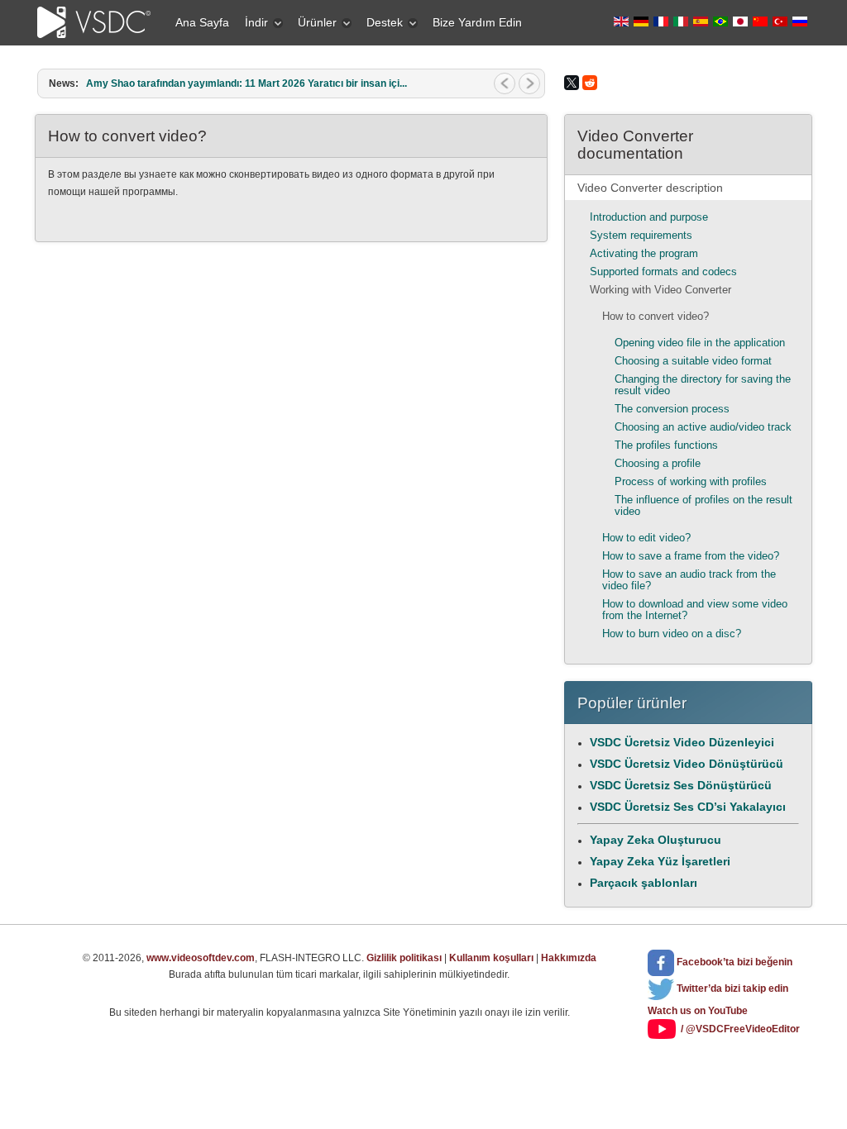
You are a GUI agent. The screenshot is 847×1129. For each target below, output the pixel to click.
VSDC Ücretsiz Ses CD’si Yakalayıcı (688, 806)
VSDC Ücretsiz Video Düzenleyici (682, 742)
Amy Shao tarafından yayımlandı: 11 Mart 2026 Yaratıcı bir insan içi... (246, 83)
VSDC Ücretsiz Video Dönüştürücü (686, 763)
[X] (571, 82)
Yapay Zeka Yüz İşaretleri (660, 861)
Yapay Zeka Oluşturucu (655, 839)
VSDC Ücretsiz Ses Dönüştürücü (681, 785)
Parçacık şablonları (643, 882)
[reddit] (589, 82)
